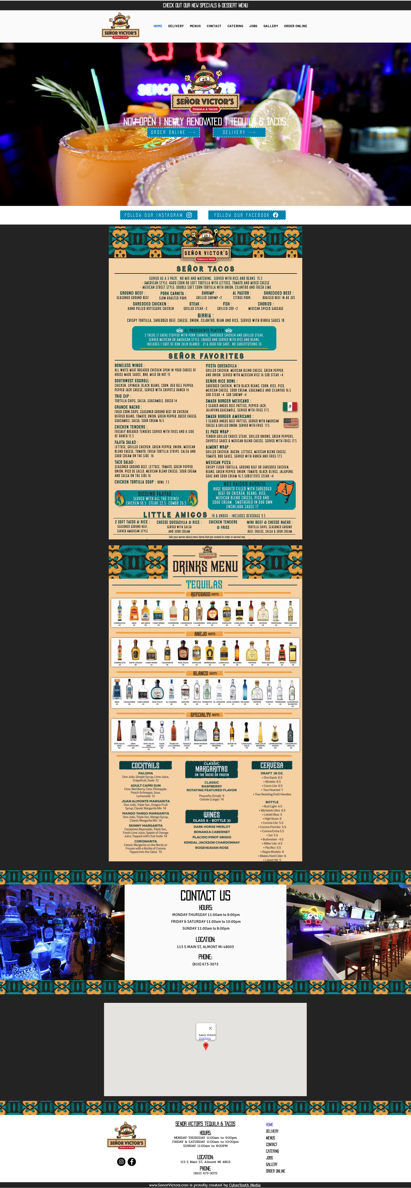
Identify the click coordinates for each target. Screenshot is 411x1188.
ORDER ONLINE (275, 1171)
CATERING (272, 1151)
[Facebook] (132, 1162)
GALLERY (271, 1164)
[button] (195, 26)
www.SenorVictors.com (168, 1185)
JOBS (269, 1157)
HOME (269, 1124)
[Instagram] (121, 1162)
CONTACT (271, 1144)
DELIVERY (272, 1131)
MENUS (270, 1137)
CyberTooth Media (245, 1185)
